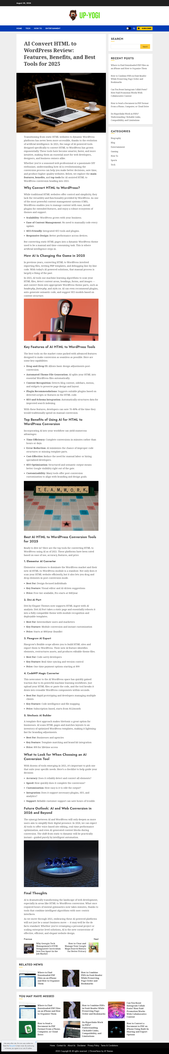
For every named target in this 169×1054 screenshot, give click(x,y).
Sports (114, 160)
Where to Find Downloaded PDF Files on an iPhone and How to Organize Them (49, 978)
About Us (71, 1045)
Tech (27, 28)
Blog (113, 142)
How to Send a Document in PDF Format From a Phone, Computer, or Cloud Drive (49, 1029)
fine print (12, 1046)
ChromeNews (95, 1051)
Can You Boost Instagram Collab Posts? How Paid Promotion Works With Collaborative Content (129, 92)
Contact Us (61, 1045)
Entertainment (53, 28)
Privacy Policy (93, 1045)
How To (38, 28)
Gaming (114, 151)
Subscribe (146, 28)
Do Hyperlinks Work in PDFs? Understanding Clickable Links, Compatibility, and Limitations (126, 116)
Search (117, 39)
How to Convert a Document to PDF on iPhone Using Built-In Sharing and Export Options (138, 1029)
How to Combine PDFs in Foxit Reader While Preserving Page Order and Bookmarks (91, 978)
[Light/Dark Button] (128, 28)
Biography (116, 138)
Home (19, 28)
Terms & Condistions (109, 1045)
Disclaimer (81, 1045)
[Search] (134, 28)
